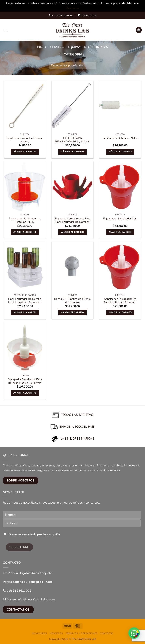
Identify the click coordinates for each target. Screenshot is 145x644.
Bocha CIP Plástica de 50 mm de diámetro (72, 300)
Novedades (39, 633)
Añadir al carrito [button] (24, 151)
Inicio (41, 47)
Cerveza (57, 47)
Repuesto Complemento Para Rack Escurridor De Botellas (72, 220)
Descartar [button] (72, 8)
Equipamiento (79, 47)
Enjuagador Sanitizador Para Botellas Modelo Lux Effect (25, 381)
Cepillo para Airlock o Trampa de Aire (25, 139)
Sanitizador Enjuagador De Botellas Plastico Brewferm (120, 300)
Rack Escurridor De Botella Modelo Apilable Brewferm (24, 300)
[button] (5, 30)
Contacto (106, 633)
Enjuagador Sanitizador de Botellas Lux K (25, 220)
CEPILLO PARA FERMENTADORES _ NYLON (72, 139)
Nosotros (56, 633)
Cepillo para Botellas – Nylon (120, 138)
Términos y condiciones (81, 633)
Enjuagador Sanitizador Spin (120, 218)
